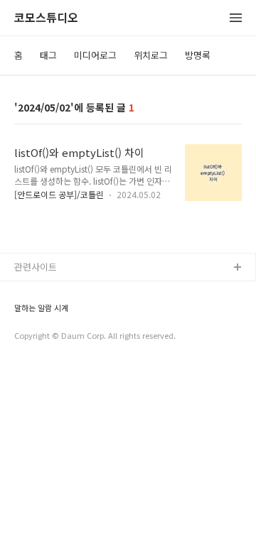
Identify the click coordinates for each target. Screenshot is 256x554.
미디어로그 (95, 55)
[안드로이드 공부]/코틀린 (59, 194)
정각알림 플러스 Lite (56, 336)
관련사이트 (35, 266)
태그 (48, 55)
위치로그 (151, 55)
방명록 (197, 55)
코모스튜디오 (46, 18)
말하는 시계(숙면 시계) (59, 313)
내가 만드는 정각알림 (56, 291)
